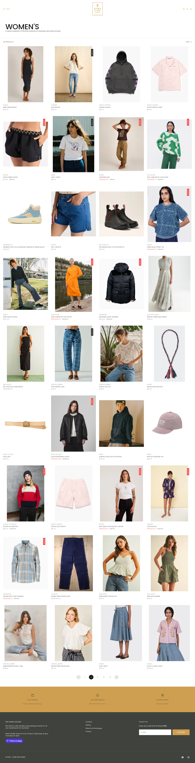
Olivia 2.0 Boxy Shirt (155, 666)
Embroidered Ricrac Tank (13, 666)
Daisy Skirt (103, 666)
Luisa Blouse (152, 526)
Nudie (53, 175)
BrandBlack (8, 245)
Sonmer (54, 105)
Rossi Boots (104, 245)
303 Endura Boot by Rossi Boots (111, 247)
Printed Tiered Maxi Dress (157, 317)
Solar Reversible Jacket (60, 457)
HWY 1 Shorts (56, 247)
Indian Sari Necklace (155, 387)
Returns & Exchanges (94, 728)
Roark (5, 105)
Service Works (104, 105)
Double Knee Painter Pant (60, 596)
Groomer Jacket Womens (108, 317)
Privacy (88, 731)
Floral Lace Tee (104, 387)
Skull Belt (7, 457)
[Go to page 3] (116, 677)
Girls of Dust (8, 454)
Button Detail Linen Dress (13, 387)
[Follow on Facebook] (182, 757)
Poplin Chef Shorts (58, 526)
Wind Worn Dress (10, 107)
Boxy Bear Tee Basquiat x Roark (111, 526)
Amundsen (103, 315)
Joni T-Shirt (55, 177)
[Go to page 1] (78, 677)
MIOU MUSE (7, 384)
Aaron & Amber (57, 384)
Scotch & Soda (153, 315)
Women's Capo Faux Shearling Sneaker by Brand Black (24, 247)
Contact (89, 722)
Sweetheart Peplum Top (108, 596)
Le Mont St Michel (9, 524)
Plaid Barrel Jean (57, 387)
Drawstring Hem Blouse (60, 666)
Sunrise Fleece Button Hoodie (110, 457)
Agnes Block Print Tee (155, 247)
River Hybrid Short (10, 177)
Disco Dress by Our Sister (61, 317)
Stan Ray (54, 594)
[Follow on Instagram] (188, 757)
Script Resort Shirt (154, 107)
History (88, 725)
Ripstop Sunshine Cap (155, 457)
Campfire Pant (104, 177)
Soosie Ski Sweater (10, 526)
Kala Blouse (55, 107)
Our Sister (151, 175)
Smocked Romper (153, 596)
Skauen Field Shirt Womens (13, 596)
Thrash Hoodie (104, 107)
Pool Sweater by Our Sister (157, 177)
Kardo (149, 245)
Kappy (101, 454)
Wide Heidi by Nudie (10, 317)
